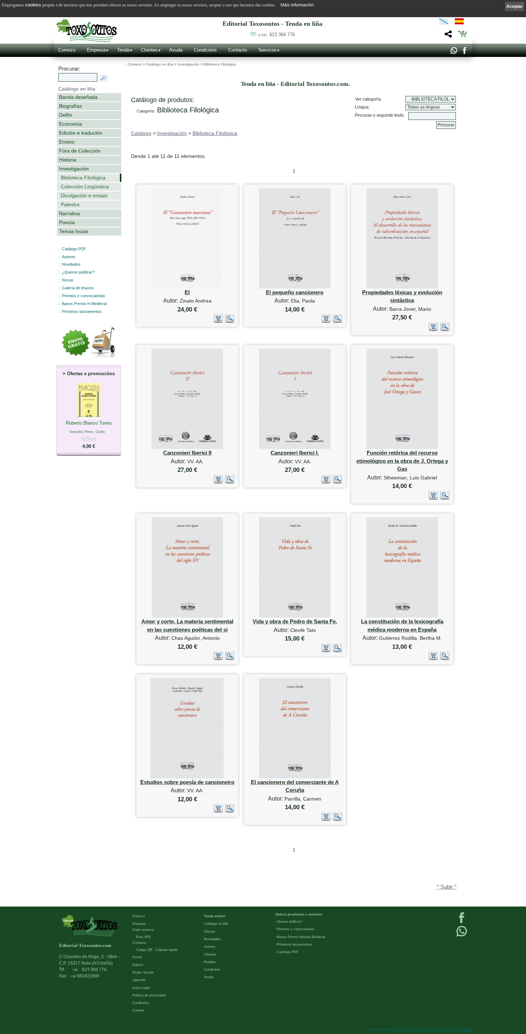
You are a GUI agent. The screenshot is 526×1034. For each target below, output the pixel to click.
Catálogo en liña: (77, 89)
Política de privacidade (149, 995)
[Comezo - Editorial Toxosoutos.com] (86, 30)
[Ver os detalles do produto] (230, 321)
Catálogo (141, 133)
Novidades (71, 264)
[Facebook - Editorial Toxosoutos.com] (464, 52)
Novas (67, 280)
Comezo (67, 50)
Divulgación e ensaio (84, 195)
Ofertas (209, 931)
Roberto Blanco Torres (89, 434)
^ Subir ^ (447, 887)
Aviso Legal (141, 988)
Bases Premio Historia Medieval (301, 937)
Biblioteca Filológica (83, 177)
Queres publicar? (289, 921)
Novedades (212, 939)
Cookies (138, 1010)
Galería (137, 965)
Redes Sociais (143, 972)
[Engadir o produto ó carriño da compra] (218, 321)
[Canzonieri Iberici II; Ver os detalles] (187, 447)
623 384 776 (276, 34)
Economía (70, 124)
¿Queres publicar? (78, 272)
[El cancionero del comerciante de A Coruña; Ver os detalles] (295, 776)
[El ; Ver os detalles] (187, 287)
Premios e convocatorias (83, 296)
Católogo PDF (287, 952)
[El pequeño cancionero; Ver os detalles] (295, 287)
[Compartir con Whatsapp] (453, 52)
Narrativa (69, 213)
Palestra (70, 204)
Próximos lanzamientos (294, 944)
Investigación (74, 168)
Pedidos (210, 962)
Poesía (67, 222)
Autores (69, 257)
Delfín (65, 115)
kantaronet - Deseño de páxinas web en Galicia (433, 1029)
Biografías (70, 106)
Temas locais (73, 231)
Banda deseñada (78, 97)
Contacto (237, 50)
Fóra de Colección (80, 151)
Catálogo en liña (159, 64)
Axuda (175, 50)
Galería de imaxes (78, 288)
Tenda (123, 50)
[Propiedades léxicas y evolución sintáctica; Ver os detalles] (402, 287)
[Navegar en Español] (461, 22)
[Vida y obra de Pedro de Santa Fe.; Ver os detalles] (295, 616)
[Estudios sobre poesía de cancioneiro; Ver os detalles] (187, 776)
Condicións (205, 50)
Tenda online (214, 916)
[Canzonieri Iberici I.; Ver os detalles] (295, 447)
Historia (67, 160)
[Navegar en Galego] (443, 22)
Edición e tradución (80, 133)
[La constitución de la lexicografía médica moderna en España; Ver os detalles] (402, 616)
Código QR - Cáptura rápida (156, 950)
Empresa (96, 50)
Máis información (297, 5)
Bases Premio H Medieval (84, 303)
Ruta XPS (143, 937)
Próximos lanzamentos (82, 311)
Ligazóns (139, 980)
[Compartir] (447, 36)
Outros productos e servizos (299, 914)
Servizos (267, 50)
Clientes (149, 50)
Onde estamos (143, 930)
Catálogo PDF (74, 249)
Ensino (66, 142)
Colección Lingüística (85, 186)
